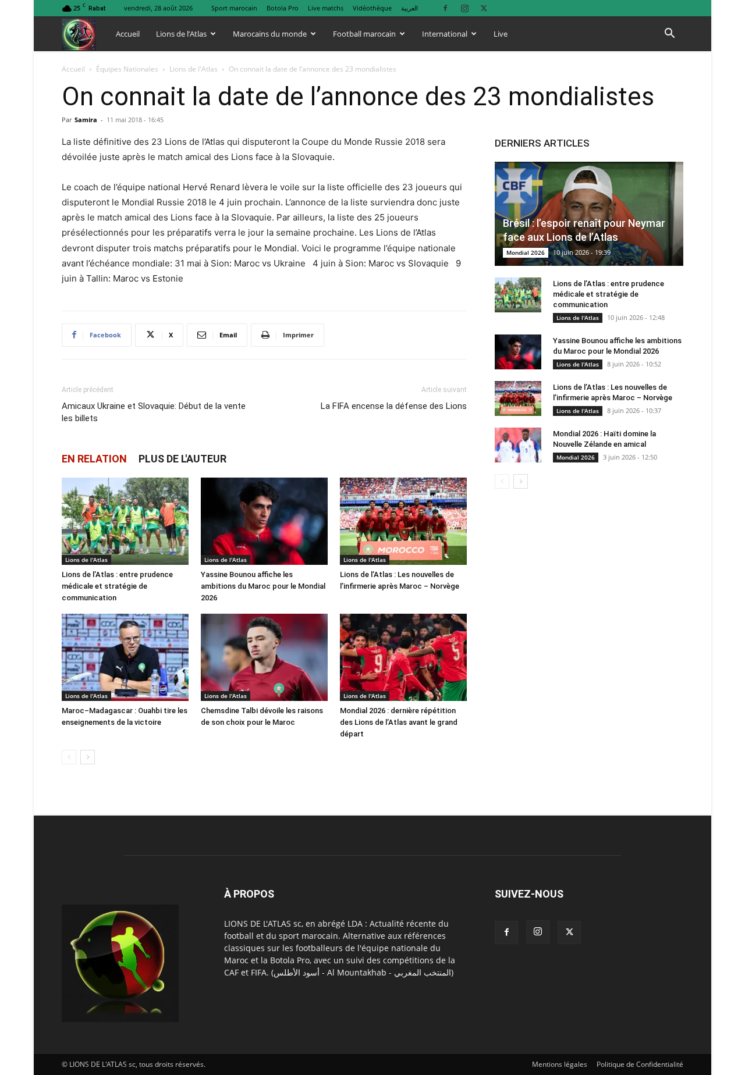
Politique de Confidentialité (640, 1064)
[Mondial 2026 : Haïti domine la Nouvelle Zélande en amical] (518, 445)
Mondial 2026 (525, 252)
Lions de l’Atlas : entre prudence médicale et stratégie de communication (117, 586)
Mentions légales (559, 1064)
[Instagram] (464, 8)
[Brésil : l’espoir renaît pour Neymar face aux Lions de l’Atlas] (589, 214)
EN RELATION (94, 459)
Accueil (128, 34)
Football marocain (364, 34)
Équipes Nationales (127, 69)
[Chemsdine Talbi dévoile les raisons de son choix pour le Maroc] (264, 657)
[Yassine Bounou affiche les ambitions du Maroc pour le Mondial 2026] (264, 521)
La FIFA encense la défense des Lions (394, 406)
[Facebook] (445, 8)
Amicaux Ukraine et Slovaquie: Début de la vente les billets (154, 412)
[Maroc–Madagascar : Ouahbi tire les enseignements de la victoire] (125, 657)
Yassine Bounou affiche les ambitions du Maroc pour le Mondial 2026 (263, 586)
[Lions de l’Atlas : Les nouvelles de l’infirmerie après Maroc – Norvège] (403, 521)
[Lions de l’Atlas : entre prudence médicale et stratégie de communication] (125, 521)
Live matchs (325, 7)
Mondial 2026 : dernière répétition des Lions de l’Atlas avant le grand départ (398, 722)
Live (501, 34)
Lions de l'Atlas (193, 69)
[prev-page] (69, 757)
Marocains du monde (270, 34)
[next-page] (87, 757)
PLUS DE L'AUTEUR (182, 459)
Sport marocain (234, 7)
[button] (669, 34)
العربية (409, 7)
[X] (483, 8)
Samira (85, 119)
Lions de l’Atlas (181, 34)
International (444, 34)
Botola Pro (283, 7)
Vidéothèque (372, 7)
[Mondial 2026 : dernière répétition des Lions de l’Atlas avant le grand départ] (403, 657)
